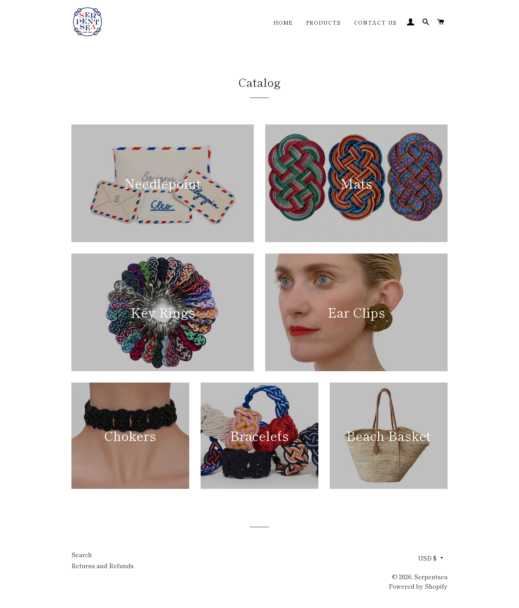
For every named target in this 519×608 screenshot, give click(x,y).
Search (81, 554)
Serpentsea (431, 576)
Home (283, 22)
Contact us (375, 22)
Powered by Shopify (418, 586)
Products (323, 22)
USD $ (427, 557)
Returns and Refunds (102, 565)
